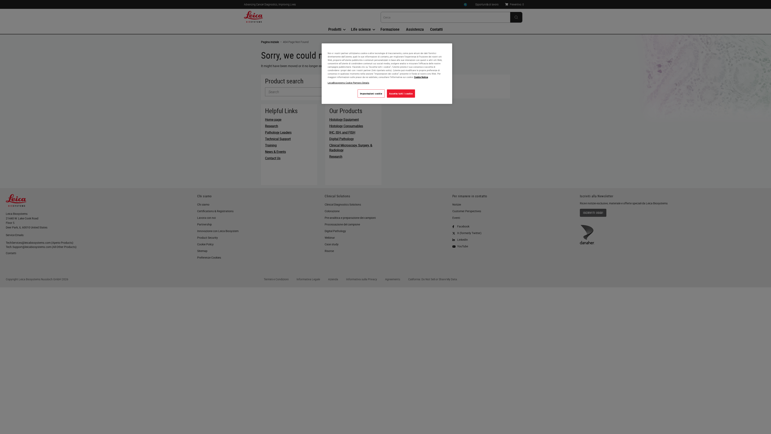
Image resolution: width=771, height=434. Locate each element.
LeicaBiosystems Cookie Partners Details (348, 82)
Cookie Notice (421, 77)
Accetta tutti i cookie (401, 93)
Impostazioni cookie (371, 93)
